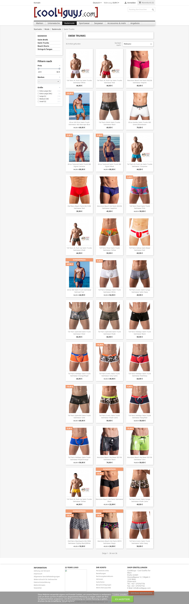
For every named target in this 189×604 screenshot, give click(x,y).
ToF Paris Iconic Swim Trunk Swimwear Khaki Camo (109, 416)
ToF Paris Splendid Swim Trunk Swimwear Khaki (109, 333)
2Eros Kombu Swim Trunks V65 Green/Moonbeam (139, 123)
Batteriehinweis (39, 585)
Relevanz (138, 44)
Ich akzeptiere (122, 599)
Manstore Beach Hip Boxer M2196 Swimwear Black (109, 458)
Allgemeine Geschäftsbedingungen (47, 576)
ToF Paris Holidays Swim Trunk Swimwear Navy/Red (140, 416)
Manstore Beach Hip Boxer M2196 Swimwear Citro (139, 458)
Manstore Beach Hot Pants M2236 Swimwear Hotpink (139, 81)
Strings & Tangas (45, 49)
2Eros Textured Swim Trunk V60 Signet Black (109, 165)
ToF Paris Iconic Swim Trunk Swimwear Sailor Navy (139, 542)
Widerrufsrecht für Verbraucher (45, 579)
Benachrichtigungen (103, 585)
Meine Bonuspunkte (103, 588)
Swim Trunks (43, 43)
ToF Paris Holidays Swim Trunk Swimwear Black (140, 333)
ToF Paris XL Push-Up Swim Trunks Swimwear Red (109, 81)
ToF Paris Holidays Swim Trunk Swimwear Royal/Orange (79, 458)
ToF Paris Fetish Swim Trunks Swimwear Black (109, 123)
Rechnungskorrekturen (104, 576)
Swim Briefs (43, 40)
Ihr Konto (101, 567)
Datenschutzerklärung (42, 582)
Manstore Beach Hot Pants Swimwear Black (109, 500)
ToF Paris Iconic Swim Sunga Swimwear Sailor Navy (139, 291)
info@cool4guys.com (142, 588)
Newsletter (38, 588)
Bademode (42, 36)
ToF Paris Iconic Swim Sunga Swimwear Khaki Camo (139, 500)
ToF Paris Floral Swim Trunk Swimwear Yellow (109, 249)
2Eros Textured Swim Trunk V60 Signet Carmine (79, 165)
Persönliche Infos (102, 571)
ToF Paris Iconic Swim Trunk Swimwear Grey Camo (109, 375)
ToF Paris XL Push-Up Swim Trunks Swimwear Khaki (79, 249)
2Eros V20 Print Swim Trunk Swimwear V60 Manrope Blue (79, 123)
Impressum (38, 574)
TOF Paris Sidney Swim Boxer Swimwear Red (139, 249)
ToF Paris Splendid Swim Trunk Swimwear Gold (79, 416)
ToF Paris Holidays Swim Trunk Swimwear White (109, 291)
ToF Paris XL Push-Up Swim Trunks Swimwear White (79, 81)
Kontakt (37, 3)
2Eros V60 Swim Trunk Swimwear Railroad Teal (79, 291)
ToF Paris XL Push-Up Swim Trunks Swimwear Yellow (79, 500)
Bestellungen (101, 573)
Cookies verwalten (120, 594)
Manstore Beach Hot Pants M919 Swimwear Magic (109, 542)
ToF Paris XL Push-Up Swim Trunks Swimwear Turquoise (139, 165)
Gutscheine (100, 582)
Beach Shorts (43, 46)
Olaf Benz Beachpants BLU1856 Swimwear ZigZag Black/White (79, 542)
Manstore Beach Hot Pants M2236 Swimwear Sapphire (109, 207)
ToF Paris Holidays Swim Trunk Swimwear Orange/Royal (79, 375)
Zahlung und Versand (42, 571)
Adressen (99, 579)
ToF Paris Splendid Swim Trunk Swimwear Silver (79, 333)
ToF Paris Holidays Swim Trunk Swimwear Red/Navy (140, 375)
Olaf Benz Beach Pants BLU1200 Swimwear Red (79, 207)
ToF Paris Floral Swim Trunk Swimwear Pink (140, 207)
